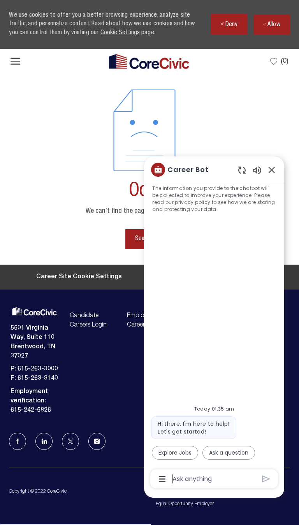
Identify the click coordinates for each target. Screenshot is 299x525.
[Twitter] (70, 441)
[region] (214, 323)
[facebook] (17, 441)
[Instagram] (97, 441)
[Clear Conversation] (242, 170)
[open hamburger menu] (15, 61)
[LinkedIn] (44, 441)
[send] (266, 479)
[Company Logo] (149, 61)
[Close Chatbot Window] (272, 169)
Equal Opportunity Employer (185, 504)
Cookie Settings (120, 33)
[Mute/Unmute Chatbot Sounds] (257, 170)
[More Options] (162, 479)
